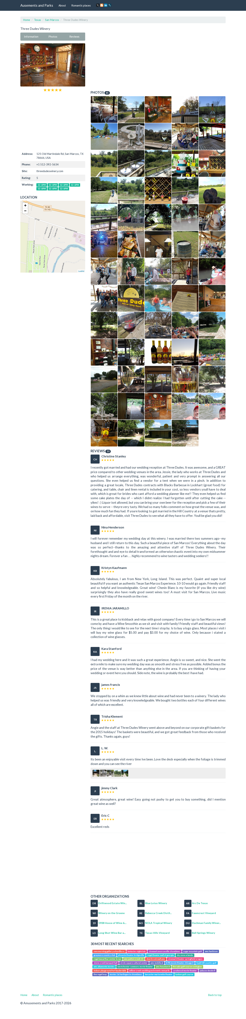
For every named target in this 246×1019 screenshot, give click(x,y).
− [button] (25, 211)
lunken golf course (184, 974)
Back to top (215, 995)
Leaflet (81, 271)
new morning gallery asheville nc (109, 951)
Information (31, 36)
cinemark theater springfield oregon (185, 959)
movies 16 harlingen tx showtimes (126, 974)
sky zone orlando (185, 955)
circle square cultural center (133, 963)
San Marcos (52, 19)
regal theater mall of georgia (160, 955)
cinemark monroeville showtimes (164, 951)
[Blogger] (101, 5)
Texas (37, 19)
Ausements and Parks (36, 5)
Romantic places (81, 5)
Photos (52, 36)
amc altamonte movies (104, 967)
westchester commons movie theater (135, 967)
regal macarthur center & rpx (107, 959)
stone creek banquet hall (105, 963)
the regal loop (100, 974)
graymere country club (104, 955)
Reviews (74, 36)
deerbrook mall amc (155, 959)
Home (26, 19)
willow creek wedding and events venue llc (149, 970)
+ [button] (25, 205)
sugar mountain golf (192, 951)
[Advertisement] (52, 121)
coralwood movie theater (185, 970)
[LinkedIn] (105, 5)
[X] (97, 5)
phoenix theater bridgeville (131, 955)
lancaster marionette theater (159, 974)
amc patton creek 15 (133, 959)
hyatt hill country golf (206, 963)
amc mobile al (157, 963)
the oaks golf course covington (187, 967)
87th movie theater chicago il (179, 963)
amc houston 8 (163, 967)
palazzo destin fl (207, 970)
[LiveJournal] (109, 5)
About (62, 5)
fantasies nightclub (137, 951)
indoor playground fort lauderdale (110, 970)
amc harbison (211, 951)
